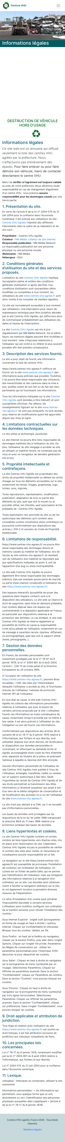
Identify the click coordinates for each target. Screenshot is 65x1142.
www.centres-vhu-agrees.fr (39, 295)
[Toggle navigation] (58, 6)
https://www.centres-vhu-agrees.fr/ (27, 586)
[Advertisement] (32, 81)
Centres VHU (18, 5)
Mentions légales (32, 1129)
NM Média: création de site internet (35, 239)
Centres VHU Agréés (14, 222)
